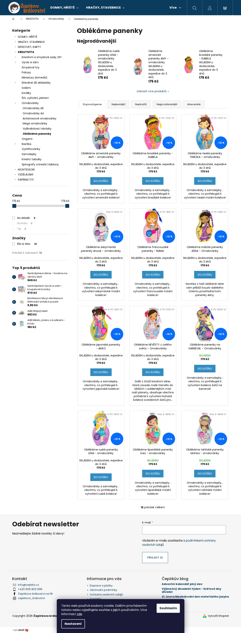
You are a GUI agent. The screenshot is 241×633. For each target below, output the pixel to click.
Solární (26, 88)
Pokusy (26, 72)
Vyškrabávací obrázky (37, 128)
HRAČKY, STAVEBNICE (31, 42)
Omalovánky (30, 103)
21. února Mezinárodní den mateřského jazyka (195, 596)
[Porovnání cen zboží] (20, 630)
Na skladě (26, 218)
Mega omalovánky (35, 123)
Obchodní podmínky (103, 590)
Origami (27, 139)
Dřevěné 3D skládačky (36, 83)
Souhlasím (168, 608)
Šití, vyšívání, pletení (35, 98)
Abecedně (194, 104)
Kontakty (96, 599)
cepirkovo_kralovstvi (31, 598)
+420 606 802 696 (30, 589)
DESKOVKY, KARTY (29, 47)
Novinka (24, 223)
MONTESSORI (26, 169)
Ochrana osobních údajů (106, 594)
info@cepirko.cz (28, 585)
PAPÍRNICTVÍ (26, 180)
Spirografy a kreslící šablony (40, 164)
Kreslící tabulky (32, 159)
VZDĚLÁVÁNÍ (25, 174)
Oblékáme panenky (37, 134)
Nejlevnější (118, 104)
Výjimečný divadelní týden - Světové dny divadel (191, 590)
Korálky (26, 93)
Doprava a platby (101, 585)
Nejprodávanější (167, 104)
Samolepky (29, 154)
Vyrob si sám (30, 62)
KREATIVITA (26, 52)
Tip (21, 229)
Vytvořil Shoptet (218, 616)
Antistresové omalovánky (39, 118)
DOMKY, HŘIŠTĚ (27, 37)
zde (79, 614)
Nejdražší (141, 104)
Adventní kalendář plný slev (182, 584)
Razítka (26, 144)
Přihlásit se (155, 557)
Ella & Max (27, 244)
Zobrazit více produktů (152, 91)
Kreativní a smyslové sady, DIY (42, 57)
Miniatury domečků (34, 77)
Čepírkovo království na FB (35, 594)
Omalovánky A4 (33, 113)
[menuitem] (64, 7)
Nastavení (73, 624)
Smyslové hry (30, 67)
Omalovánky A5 (33, 108)
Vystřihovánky (31, 149)
